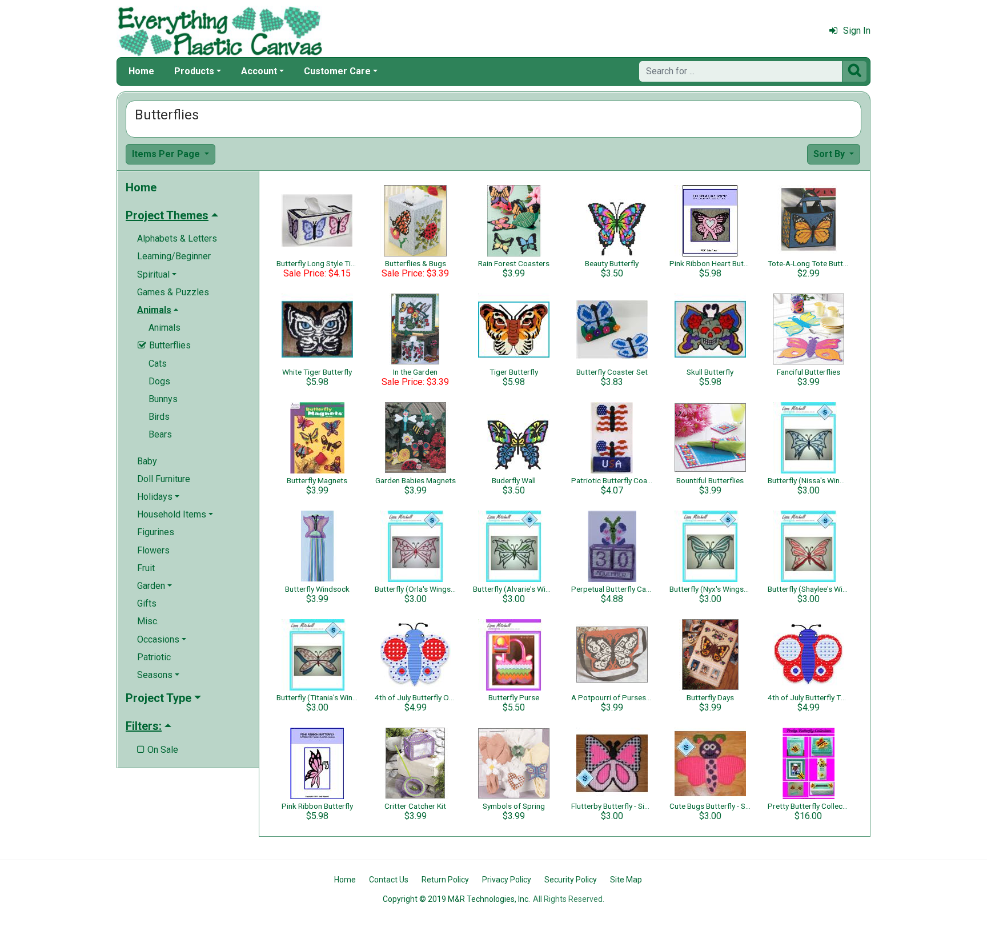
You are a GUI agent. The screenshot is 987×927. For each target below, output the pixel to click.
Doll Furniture (163, 478)
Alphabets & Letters (177, 238)
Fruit (146, 568)
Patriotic (154, 657)
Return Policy (445, 879)
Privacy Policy (506, 879)
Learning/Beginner (174, 256)
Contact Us (388, 879)
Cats (158, 363)
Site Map (626, 879)
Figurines (155, 532)
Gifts (147, 603)
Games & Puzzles (173, 292)
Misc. (148, 621)
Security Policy (570, 879)
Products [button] (194, 71)
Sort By (830, 154)
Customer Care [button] (337, 71)
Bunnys (163, 399)
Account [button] (259, 71)
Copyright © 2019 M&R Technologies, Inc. (456, 899)
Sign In (856, 30)
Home (141, 71)
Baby (147, 461)
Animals (164, 327)
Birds (159, 416)
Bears (160, 434)
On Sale (157, 749)
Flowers (153, 550)
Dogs (159, 381)
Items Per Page (167, 154)
